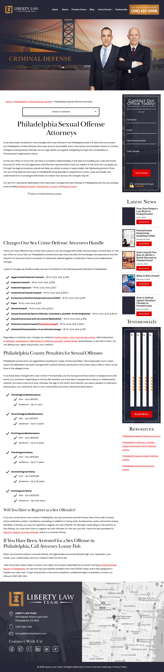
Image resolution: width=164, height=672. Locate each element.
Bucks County (70, 186)
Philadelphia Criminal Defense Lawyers (33, 101)
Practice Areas (79, 9)
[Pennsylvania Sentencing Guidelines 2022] (128, 238)
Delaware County (27, 186)
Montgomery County (47, 186)
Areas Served (104, 9)
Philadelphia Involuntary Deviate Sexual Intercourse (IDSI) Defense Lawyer (139, 446)
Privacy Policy (120, 666)
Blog (92, 9)
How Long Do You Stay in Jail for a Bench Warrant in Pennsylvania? (146, 256)
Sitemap (107, 666)
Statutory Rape (48, 324)
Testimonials (121, 9)
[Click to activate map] (123, 621)
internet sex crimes (85, 337)
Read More (144, 222)
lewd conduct (62, 337)
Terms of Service (92, 666)
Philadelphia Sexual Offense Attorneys (141, 436)
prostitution (9, 341)
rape (72, 337)
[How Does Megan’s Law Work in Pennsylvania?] (128, 216)
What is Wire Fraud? (148, 276)
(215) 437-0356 (144, 11)
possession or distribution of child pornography (39, 341)
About (65, 9)
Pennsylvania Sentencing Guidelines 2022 (145, 233)
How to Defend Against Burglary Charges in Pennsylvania (146, 301)
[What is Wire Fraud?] (128, 283)
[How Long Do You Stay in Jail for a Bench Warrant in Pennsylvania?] (128, 260)
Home (55, 9)
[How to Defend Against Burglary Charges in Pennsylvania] (128, 305)
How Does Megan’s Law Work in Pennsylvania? (147, 211)
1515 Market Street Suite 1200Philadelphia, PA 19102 (31, 617)
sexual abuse (70, 341)
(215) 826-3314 (23, 626)
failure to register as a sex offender (21, 532)
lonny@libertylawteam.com (31, 633)
